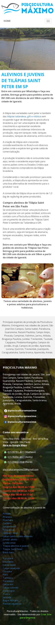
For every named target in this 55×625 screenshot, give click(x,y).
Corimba (7, 571)
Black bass (8, 552)
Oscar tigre (9, 590)
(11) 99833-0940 (16, 461)
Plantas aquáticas (12, 603)
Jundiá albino (10, 539)
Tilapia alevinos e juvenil (16, 545)
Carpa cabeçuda (11, 568)
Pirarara (7, 516)
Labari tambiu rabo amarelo (18, 536)
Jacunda (7, 597)
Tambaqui (8, 581)
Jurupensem (9, 526)
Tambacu (8, 577)
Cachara (7, 523)
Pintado (7, 513)
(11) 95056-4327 (16, 457)
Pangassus (8, 529)
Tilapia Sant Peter (13, 549)
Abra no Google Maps (15, 445)
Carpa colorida (10, 587)
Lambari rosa (10, 533)
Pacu (5, 574)
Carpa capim (9, 564)
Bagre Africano (11, 600)
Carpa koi (8, 584)
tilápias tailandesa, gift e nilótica (24, 116)
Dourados (8, 561)
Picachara (8, 520)
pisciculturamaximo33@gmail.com (20, 469)
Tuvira (6, 594)
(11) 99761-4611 (16, 452)
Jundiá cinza (9, 542)
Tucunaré (8, 558)
